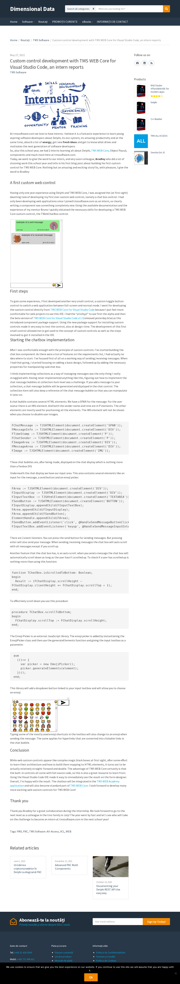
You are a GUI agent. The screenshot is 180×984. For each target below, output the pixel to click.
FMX (19, 831)
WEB (68, 831)
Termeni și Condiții (105, 956)
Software (27, 21)
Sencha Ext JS (158, 152)
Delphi (154, 102)
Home (13, 21)
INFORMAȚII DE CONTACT (112, 21)
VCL (62, 831)
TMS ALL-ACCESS (159, 135)
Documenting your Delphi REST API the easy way (108, 889)
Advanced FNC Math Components (66, 866)
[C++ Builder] (141, 124)
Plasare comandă (64, 952)
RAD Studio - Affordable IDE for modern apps (160, 88)
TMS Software (41, 40)
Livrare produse (63, 956)
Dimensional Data (32, 8)
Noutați (42, 21)
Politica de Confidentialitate (110, 952)
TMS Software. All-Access (44, 831)
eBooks (86, 21)
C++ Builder (156, 119)
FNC (25, 831)
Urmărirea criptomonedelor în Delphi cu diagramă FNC (27, 868)
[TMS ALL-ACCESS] (141, 141)
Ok (91, 977)
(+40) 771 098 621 (25, 959)
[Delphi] (141, 108)
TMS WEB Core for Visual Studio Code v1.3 (58, 318)
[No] (175, 973)
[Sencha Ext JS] (141, 158)
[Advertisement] (152, 228)
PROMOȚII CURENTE (65, 21)
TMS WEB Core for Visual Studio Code (72, 309)
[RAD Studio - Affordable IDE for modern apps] (141, 91)
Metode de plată (63, 960)
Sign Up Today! (156, 921)
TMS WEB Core (100, 150)
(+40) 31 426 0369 (23, 952)
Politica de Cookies (106, 960)
